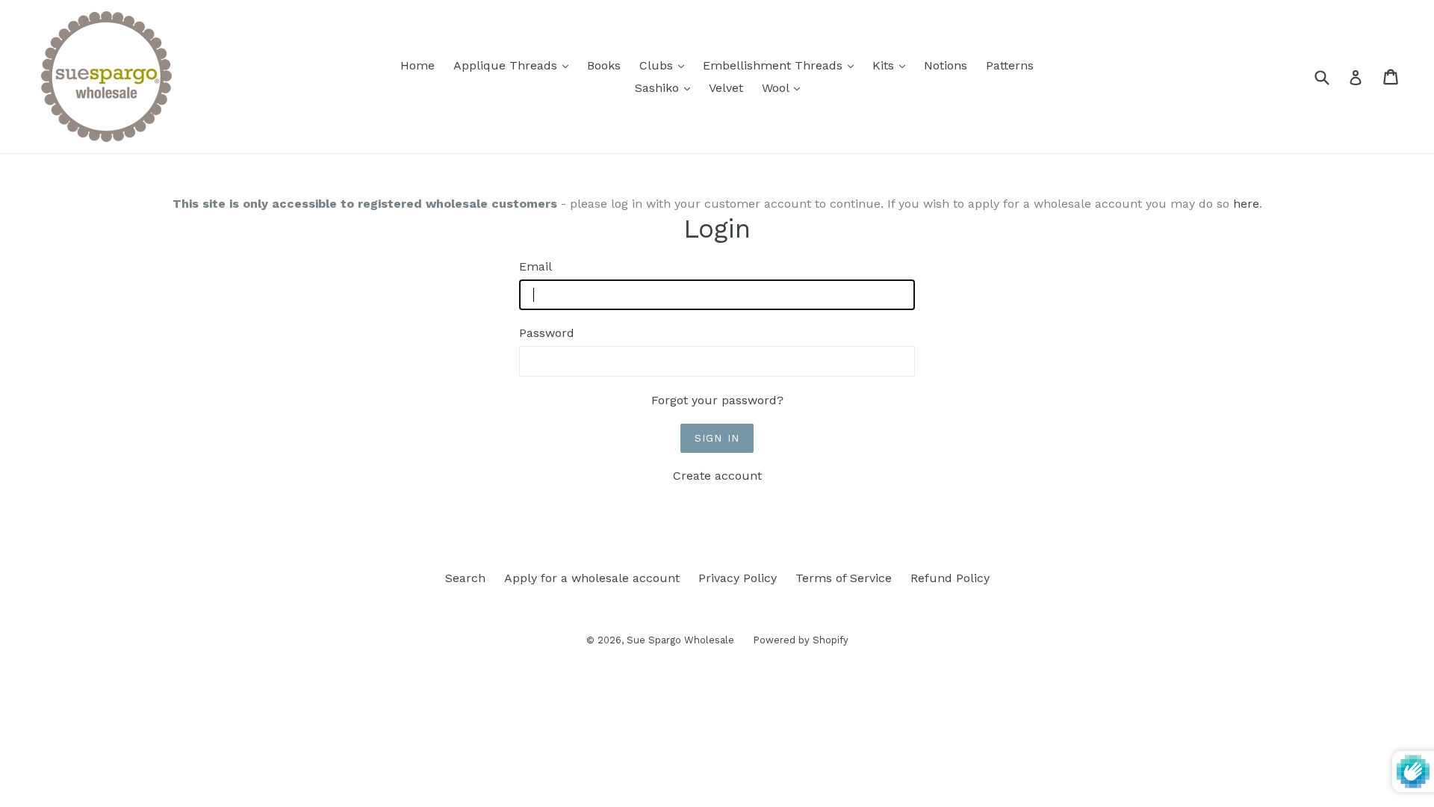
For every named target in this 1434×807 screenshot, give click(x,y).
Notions (945, 65)
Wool (784, 87)
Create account (717, 476)
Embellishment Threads (782, 65)
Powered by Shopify (800, 640)
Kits (892, 65)
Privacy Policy (737, 578)
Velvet (726, 88)
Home (417, 65)
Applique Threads (514, 65)
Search (465, 578)
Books (604, 65)
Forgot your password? (717, 400)
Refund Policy (950, 578)
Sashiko (666, 87)
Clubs (665, 65)
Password (546, 333)
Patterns (1010, 65)
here (1246, 204)
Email (535, 266)
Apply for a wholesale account (592, 578)
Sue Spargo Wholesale (680, 640)
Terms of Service (843, 578)
